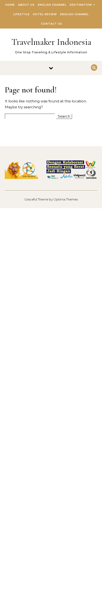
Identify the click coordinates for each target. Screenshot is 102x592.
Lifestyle (21, 14)
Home (10, 4)
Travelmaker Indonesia (51, 41)
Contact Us (51, 23)
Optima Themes (65, 199)
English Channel (52, 4)
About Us (26, 4)
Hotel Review (45, 14)
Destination (81, 4)
